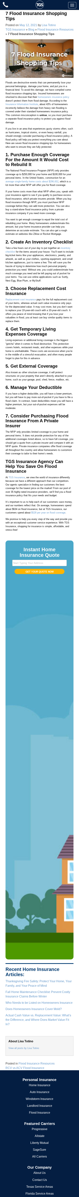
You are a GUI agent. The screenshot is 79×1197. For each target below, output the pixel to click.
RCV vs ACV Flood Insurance (25, 1068)
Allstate (39, 1136)
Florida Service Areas (40, 1193)
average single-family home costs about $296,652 (32, 181)
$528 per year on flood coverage (48, 512)
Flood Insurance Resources (55, 29)
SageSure (39, 1149)
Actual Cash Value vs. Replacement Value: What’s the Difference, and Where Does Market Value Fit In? (38, 1020)
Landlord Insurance (39, 1105)
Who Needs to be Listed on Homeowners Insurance (39, 1002)
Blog (31, 29)
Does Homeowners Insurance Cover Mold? (34, 1009)
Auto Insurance (39, 1092)
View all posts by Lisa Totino (23, 1048)
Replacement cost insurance (21, 299)
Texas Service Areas (39, 1186)
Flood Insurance (39, 1112)
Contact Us (39, 1179)
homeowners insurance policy (53, 97)
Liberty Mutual (39, 1142)
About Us (39, 1172)
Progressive (39, 1129)
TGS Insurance (15, 29)
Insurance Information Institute (22, 104)
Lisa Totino (49, 25)
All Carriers (39, 1156)
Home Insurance (39, 1085)
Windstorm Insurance (39, 1098)
